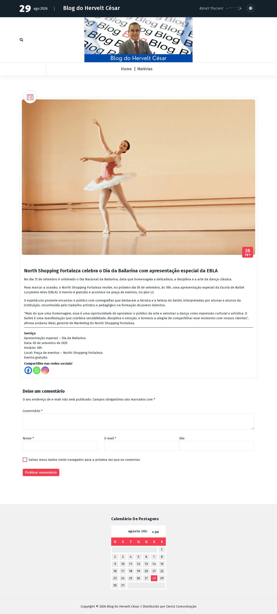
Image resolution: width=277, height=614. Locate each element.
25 (130, 578)
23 (115, 578)
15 (162, 564)
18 (130, 571)
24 (123, 578)
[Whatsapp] (36, 370)
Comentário (33, 411)
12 (138, 564)
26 (138, 578)
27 (146, 578)
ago (248, 252)
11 (130, 564)
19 (138, 571)
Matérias (145, 69)
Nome (28, 438)
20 (146, 571)
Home (126, 69)
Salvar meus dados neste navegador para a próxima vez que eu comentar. (84, 460)
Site (182, 438)
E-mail (110, 438)
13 (146, 564)
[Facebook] (28, 370)
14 (154, 564)
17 (122, 571)
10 (123, 564)
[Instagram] (45, 370)
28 (154, 578)
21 (154, 571)
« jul (155, 532)
